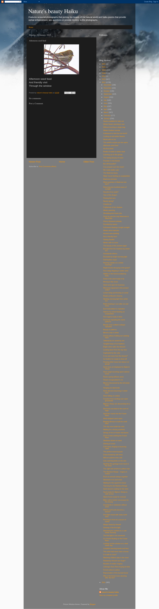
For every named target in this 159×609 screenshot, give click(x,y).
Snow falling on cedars (111, 396)
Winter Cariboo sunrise (111, 130)
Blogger (92, 604)
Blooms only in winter (111, 333)
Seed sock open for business (114, 285)
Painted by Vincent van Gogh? (114, 561)
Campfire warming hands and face (116, 548)
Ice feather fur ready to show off (115, 359)
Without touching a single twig (114, 127)
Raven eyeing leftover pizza (113, 377)
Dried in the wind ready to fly (113, 279)
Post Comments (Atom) (47, 166)
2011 (104, 582)
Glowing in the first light (111, 527)
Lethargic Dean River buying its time (116, 567)
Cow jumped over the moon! (113, 167)
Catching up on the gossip (112, 155)
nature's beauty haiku (45, 93)
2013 (104, 79)
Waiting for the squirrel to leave (114, 483)
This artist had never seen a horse (116, 551)
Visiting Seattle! (109, 239)
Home (31, 27)
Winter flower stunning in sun (114, 124)
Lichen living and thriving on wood (115, 293)
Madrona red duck (110, 179)
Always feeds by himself (112, 524)
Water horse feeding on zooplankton (116, 176)
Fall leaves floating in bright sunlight (116, 227)
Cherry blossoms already (112, 221)
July (105, 100)
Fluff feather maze (110, 260)
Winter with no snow (110, 242)
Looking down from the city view (115, 350)
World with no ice (109, 139)
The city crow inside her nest (113, 426)
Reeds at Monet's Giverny (112, 296)
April (105, 109)
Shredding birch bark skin (112, 213)
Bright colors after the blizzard (114, 347)
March (106, 112)
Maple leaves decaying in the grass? (116, 268)
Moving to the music (110, 282)
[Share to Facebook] (72, 93)
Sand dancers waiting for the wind (115, 489)
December (108, 85)
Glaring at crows (109, 444)
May (105, 106)
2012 (104, 82)
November (108, 88)
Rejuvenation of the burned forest (115, 573)
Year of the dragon (110, 195)
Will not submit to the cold (112, 458)
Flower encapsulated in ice (113, 380)
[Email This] (65, 93)
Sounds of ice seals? (110, 192)
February (107, 115)
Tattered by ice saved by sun (113, 341)
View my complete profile (108, 595)
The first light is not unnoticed (114, 535)
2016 (104, 76)
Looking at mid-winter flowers (114, 136)
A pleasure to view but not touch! (115, 133)
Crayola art (107, 204)
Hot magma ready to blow (112, 317)
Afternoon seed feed (110, 145)
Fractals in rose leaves (111, 161)
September (108, 94)
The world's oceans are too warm (115, 142)
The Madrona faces (110, 173)
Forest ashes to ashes (111, 570)
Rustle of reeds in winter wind (114, 152)
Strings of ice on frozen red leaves (115, 433)
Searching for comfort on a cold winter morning (114, 531)
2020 (104, 67)
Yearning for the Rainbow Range (115, 486)
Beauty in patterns (110, 330)
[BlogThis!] (67, 93)
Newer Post (35, 162)
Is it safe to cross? (110, 554)
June (106, 103)
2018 (104, 73)
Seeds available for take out (113, 121)
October (107, 91)
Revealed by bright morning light (115, 257)
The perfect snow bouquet (113, 452)
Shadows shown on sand (112, 440)
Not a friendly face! (110, 236)
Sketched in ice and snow (112, 480)
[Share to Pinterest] (74, 93)
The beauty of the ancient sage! (115, 246)
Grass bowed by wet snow (113, 455)
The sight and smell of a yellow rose (116, 469)
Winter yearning (109, 210)
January (107, 118)
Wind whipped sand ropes (112, 418)
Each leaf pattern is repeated (114, 309)
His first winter (108, 148)
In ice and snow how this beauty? (115, 356)
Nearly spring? (108, 201)
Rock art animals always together (115, 477)
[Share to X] (70, 93)
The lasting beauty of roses (113, 158)
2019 (104, 70)
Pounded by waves (110, 224)
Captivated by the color (111, 353)
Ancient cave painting (111, 233)
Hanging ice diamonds (111, 388)
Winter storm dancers (111, 230)
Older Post (88, 162)
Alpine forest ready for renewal (114, 497)
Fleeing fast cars (109, 198)
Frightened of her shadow (112, 207)
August (106, 97)
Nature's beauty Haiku (53, 11)
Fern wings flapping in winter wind (115, 271)
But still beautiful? (109, 164)
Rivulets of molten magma (112, 564)
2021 (104, 64)
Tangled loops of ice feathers (114, 344)
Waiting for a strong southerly (114, 429)
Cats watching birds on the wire (114, 461)
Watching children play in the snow (116, 557)
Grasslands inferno (110, 253)
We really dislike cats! (111, 170)
